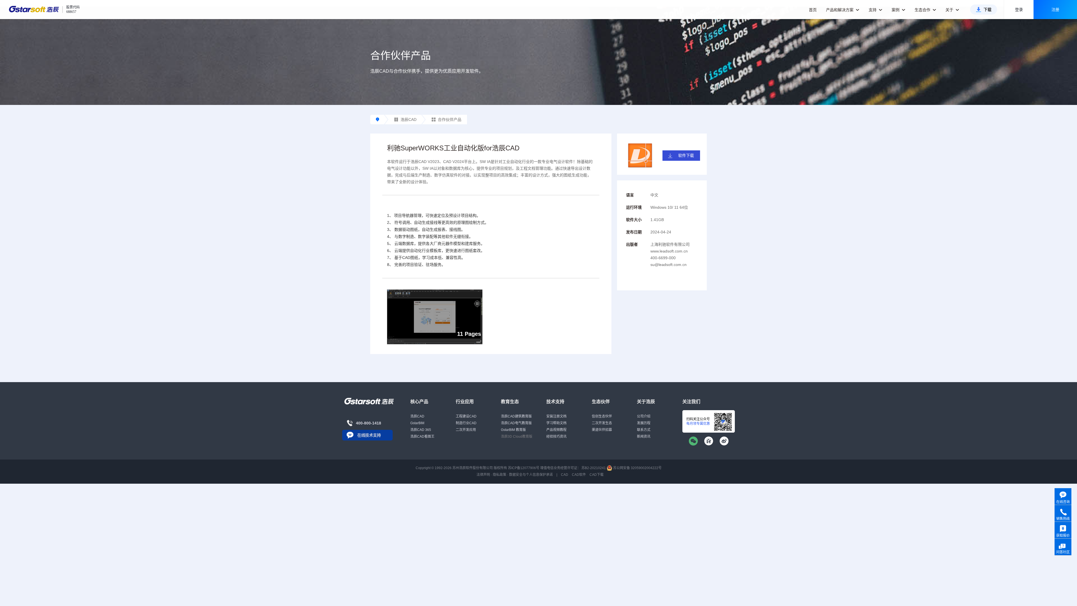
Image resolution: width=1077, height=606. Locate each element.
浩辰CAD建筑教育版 (516, 416)
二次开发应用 (466, 430)
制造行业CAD (466, 423)
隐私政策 (499, 475)
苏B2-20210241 (593, 468)
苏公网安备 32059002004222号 (637, 468)
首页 (813, 10)
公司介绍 (643, 416)
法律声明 (483, 475)
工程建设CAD (466, 416)
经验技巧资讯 (556, 437)
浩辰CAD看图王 (422, 437)
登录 (1019, 9)
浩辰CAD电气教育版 (516, 423)
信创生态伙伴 (602, 416)
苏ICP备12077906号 (523, 468)
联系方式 (643, 430)
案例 (896, 10)
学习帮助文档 (556, 423)
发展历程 (643, 423)
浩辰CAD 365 (420, 430)
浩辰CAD (408, 119)
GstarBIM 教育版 (513, 430)
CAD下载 (597, 475)
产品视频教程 (556, 430)
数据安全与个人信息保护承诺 (531, 475)
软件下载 (686, 155)
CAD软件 (579, 475)
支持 (873, 10)
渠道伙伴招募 (602, 430)
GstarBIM (417, 423)
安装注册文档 (556, 416)
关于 (949, 10)
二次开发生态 (602, 423)
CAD (564, 475)
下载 (987, 9)
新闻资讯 (643, 437)
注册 (1055, 9)
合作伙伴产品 (449, 119)
